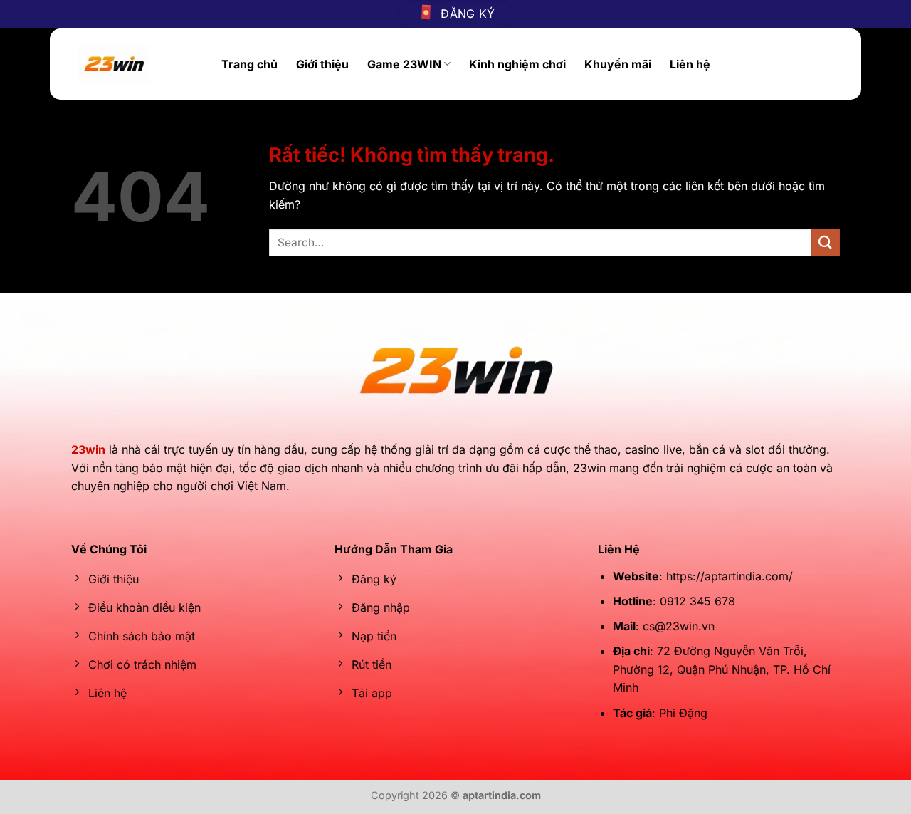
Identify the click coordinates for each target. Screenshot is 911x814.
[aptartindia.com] (139, 64)
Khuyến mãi (617, 64)
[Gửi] (825, 242)
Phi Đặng (683, 713)
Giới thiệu (322, 64)
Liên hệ (690, 64)
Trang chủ (249, 64)
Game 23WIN (404, 64)
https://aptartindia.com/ (729, 576)
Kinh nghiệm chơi (517, 64)
